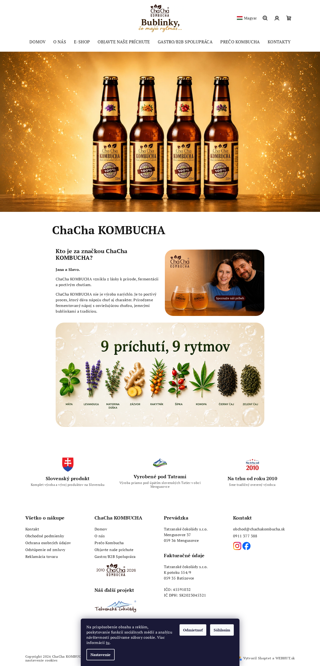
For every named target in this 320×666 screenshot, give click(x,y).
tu (108, 642)
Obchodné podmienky (44, 535)
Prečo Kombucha (109, 542)
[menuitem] (37, 41)
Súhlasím (222, 630)
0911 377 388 (245, 535)
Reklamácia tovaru (41, 556)
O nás (100, 535)
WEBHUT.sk (285, 658)
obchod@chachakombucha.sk (259, 529)
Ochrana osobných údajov (48, 542)
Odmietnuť (193, 630)
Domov (101, 529)
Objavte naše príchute (114, 549)
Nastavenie (100, 654)
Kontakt (32, 529)
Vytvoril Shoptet (257, 658)
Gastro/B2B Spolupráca (115, 556)
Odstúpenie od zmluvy (45, 549)
